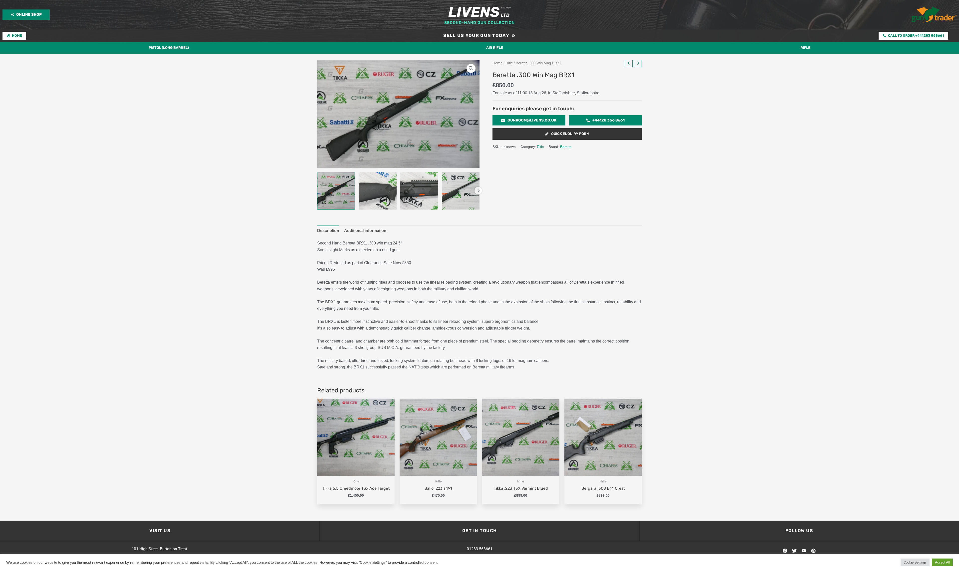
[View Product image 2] (377, 191)
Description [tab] (328, 230)
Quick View (356, 471)
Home (497, 63)
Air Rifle (494, 48)
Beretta (566, 147)
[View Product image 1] (336, 191)
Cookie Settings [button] (915, 562)
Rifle (805, 48)
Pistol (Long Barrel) (169, 48)
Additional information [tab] (365, 230)
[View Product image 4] (461, 191)
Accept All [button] (942, 562)
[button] (471, 68)
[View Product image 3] (419, 191)
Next (478, 190)
